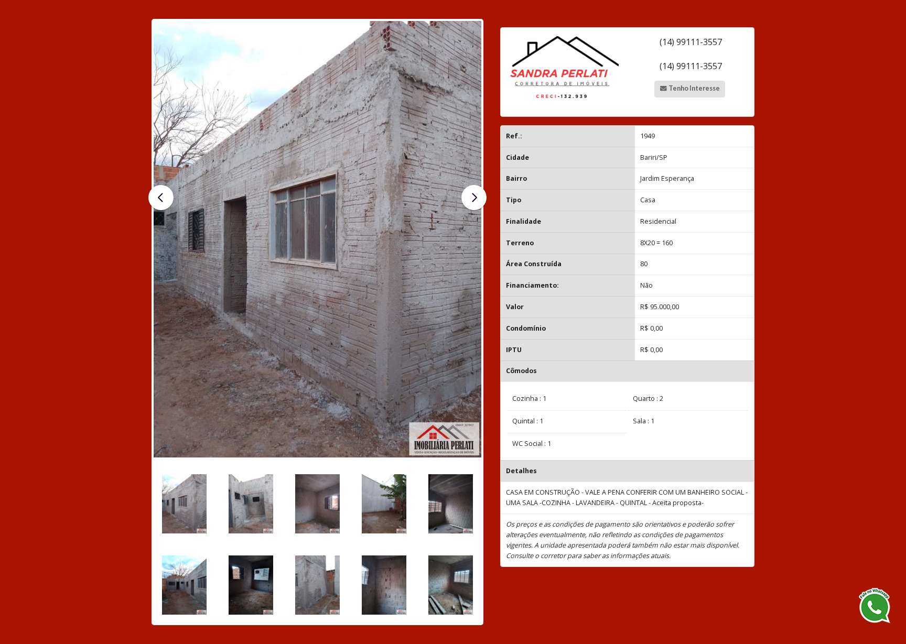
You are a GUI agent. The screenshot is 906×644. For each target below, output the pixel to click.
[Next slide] (474, 197)
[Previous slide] (161, 197)
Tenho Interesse (693, 88)
